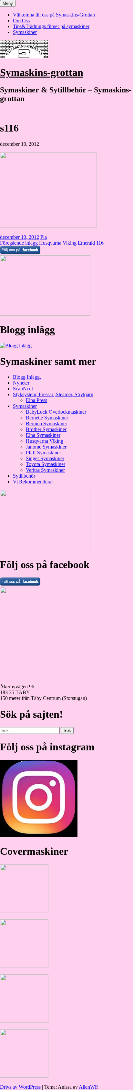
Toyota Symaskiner (45, 464)
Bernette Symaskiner (47, 417)
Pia (43, 237)
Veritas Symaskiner (45, 470)
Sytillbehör (24, 476)
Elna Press (36, 400)
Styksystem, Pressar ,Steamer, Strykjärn (53, 394)
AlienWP (88, 1087)
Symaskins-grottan (41, 72)
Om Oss (21, 20)
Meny (8, 3)
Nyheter (21, 383)
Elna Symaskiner (43, 435)
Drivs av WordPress (20, 1087)
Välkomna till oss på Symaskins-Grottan (54, 14)
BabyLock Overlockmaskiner (56, 412)
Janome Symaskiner (46, 447)
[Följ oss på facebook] (20, 584)
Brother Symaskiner (46, 429)
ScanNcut (23, 388)
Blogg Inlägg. (27, 377)
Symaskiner (25, 32)
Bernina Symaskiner (46, 423)
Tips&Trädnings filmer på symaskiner (51, 26)
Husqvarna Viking (44, 441)
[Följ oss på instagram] (38, 835)
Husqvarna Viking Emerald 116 (52, 243)
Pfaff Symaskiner (43, 452)
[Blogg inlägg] (16, 345)
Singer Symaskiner (45, 458)
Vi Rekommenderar (33, 481)
